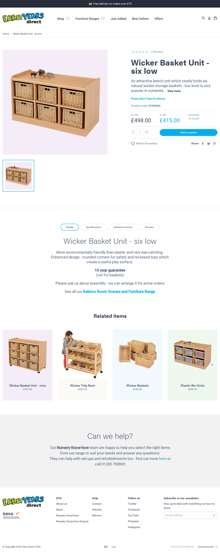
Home (6, 33)
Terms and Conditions (182, 546)
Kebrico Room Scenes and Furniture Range (119, 291)
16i (215, 546)
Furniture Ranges (88, 18)
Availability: (194, 115)
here (162, 459)
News (59, 509)
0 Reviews (157, 51)
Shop (61, 18)
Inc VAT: (135, 115)
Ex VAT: (163, 115)
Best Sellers (140, 18)
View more (174, 91)
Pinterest (133, 521)
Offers (159, 18)
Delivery (97, 509)
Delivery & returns (123, 227)
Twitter (132, 503)
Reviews (149, 227)
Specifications (93, 227)
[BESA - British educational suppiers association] (11, 515)
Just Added (118, 18)
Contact (97, 503)
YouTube (133, 515)
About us (61, 503)
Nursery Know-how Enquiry (72, 521)
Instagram (134, 527)
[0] (133, 52)
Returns (96, 515)
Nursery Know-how (67, 515)
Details (69, 227)
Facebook (134, 509)
